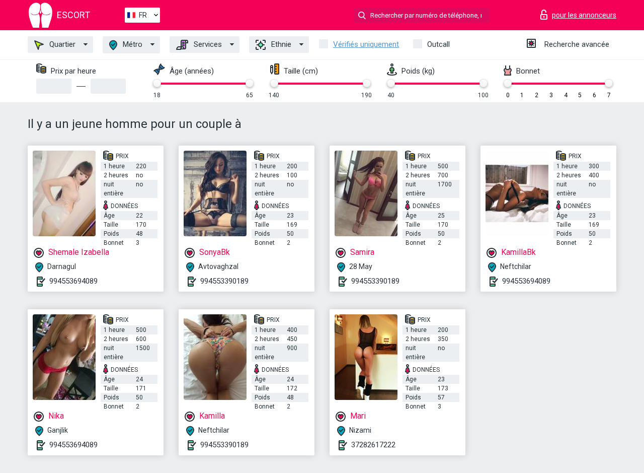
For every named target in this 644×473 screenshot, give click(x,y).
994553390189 (224, 281)
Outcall (438, 44)
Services (207, 44)
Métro (131, 44)
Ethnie (280, 44)
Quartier (61, 44)
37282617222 (373, 444)
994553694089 (73, 281)
